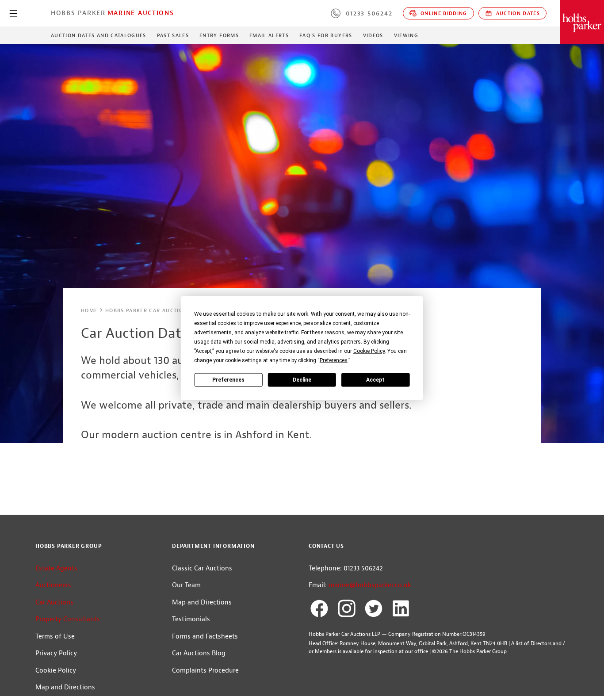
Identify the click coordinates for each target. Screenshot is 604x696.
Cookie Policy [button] (369, 351)
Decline (302, 379)
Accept (375, 379)
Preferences (228, 379)
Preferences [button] (334, 360)
